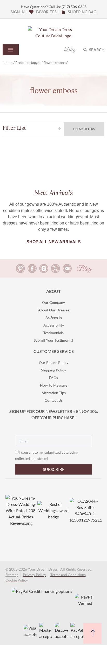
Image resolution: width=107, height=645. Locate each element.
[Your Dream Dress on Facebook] (32, 268)
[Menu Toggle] (11, 49)
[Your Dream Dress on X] (55, 268)
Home (7, 62)
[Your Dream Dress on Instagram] (43, 268)
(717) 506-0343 (74, 6)
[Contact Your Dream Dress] (67, 268)
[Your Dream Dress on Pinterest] (20, 268)
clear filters (84, 129)
